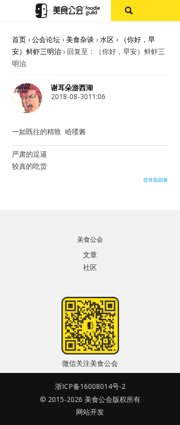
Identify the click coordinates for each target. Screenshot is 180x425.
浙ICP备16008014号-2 (90, 386)
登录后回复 (155, 179)
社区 (90, 267)
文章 (90, 254)
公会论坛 (46, 39)
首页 (19, 39)
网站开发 (90, 411)
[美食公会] (67, 11)
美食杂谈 (80, 39)
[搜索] (128, 10)
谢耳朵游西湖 (72, 87)
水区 (107, 39)
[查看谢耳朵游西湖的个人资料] (27, 110)
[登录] (163, 10)
